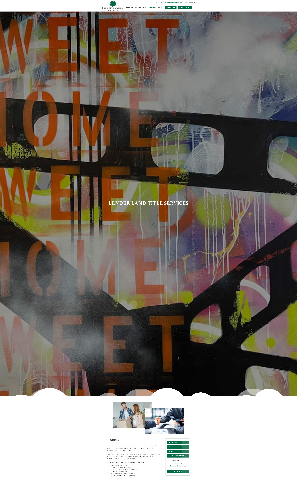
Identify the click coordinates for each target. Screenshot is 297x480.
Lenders (173, 451)
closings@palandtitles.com (174, 2)
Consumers (174, 447)
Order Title (171, 7)
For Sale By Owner (177, 455)
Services (152, 7)
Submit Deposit (184, 7)
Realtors (173, 442)
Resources (142, 7)
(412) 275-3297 (160, 2)
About (133, 7)
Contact (161, 7)
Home (128, 7)
